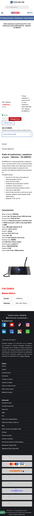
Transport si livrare (7, 379)
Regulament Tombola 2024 (9, 445)
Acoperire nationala (7, 439)
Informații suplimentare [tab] (8, 149)
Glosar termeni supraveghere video (11, 429)
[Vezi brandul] (27, 103)
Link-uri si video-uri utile (9, 385)
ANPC (3, 412)
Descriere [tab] (4, 144)
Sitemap (4, 432)
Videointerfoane (19, 18)
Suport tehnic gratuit (8, 389)
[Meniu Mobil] (2, 12)
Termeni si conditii (7, 382)
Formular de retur (7, 403)
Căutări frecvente (7, 435)
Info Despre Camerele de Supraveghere (12, 442)
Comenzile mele (6, 372)
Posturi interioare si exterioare (14, 130)
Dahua (22, 356)
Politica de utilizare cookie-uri (10, 422)
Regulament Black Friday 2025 (10, 448)
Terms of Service (18, 514)
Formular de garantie (7, 406)
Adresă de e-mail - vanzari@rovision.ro (17, 318)
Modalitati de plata (7, 392)
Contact (4, 369)
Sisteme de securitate (7, 18)
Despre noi (5, 409)
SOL (3, 416)
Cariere (4, 366)
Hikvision (27, 356)
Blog (3, 425)
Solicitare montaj (8, 123)
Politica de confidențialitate (9, 419)
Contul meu (5, 376)
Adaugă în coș (15, 119)
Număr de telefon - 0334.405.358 (17, 315)
